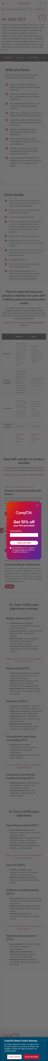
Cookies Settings (14, 1057)
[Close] (44, 1040)
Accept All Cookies (31, 1057)
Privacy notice (20, 550)
